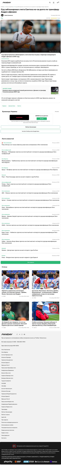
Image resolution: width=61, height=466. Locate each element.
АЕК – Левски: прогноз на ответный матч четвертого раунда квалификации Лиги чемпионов (30, 193)
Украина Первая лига (6, 406)
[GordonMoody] (18, 462)
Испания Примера (6, 357)
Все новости (31, 262)
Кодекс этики (4, 432)
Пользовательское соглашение (9, 427)
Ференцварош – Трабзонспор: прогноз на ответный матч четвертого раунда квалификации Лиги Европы (29, 161)
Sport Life (3, 417)
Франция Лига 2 (5, 399)
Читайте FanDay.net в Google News (30, 131)
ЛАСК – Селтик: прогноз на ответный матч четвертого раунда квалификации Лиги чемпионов (30, 225)
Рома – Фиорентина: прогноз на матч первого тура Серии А (20, 257)
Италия (3, 255)
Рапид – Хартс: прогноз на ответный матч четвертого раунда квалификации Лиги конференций (26, 184)
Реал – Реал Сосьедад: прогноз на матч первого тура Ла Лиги (20, 177)
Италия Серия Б (5, 396)
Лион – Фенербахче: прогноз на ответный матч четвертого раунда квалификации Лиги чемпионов (28, 208)
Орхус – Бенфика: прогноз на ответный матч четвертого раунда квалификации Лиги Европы (30, 169)
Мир (2, 18)
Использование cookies (7, 425)
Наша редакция (5, 435)
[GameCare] (53, 462)
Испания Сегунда (5, 391)
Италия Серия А (5, 362)
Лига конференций (6, 150)
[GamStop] (28, 462)
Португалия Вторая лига (7, 401)
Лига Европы (5, 158)
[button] (49, 2)
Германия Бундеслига (7, 360)
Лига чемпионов (7, 142)
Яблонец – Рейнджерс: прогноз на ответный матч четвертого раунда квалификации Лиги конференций (29, 152)
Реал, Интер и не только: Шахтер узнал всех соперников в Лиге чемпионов (25, 144)
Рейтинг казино (5, 414)
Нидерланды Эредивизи (7, 370)
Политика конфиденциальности (9, 422)
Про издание (4, 419)
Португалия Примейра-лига (8, 367)
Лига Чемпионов (5, 349)
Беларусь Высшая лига (7, 378)
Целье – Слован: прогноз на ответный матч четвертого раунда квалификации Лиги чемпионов (30, 200)
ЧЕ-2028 (3, 383)
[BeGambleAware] (42, 462)
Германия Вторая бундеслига (8, 393)
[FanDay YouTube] (24, 335)
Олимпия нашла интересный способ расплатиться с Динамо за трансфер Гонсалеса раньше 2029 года (24, 91)
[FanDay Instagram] (22, 335)
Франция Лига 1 (5, 365)
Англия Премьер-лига (7, 354)
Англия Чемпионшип (6, 388)
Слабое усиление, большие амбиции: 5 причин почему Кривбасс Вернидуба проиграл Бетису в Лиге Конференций (44, 323)
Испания (4, 175)
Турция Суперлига (6, 380)
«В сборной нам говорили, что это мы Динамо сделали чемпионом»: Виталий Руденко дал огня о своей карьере (14, 323)
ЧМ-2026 (3, 386)
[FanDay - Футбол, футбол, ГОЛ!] (7, 2)
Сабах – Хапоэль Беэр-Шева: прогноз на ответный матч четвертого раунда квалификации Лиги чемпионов (29, 242)
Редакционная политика (7, 430)
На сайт (42, 118)
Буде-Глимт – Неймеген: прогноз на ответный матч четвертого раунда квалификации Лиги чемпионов (29, 233)
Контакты (3, 438)
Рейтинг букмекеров (30, 127)
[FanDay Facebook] (17, 335)
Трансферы (4, 409)
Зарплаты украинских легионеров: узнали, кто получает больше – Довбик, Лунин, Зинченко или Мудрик (14, 292)
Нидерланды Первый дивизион (9, 404)
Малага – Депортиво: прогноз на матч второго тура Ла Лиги (20, 250)
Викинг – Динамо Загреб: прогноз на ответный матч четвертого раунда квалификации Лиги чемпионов (29, 217)
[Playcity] (8, 462)
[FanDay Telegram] (19, 335)
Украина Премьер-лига (7, 375)
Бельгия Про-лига (6, 373)
